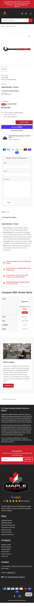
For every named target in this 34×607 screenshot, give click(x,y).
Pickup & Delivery (6, 547)
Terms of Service (6, 554)
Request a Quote (6, 544)
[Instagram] (20, 596)
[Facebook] (14, 596)
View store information (10, 117)
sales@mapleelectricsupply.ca (16, 577)
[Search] (31, 20)
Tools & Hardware (6, 532)
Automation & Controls (8, 527)
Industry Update (5, 549)
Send (8, 202)
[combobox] (17, 20)
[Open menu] (31, 13)
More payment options (17, 130)
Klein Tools (4, 75)
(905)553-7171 (16, 139)
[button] (1, 101)
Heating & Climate (6, 523)
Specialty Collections (7, 534)
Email (10, 139)
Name (5, 163)
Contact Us (8, 385)
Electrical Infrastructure (8, 525)
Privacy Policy (5, 551)
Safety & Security (6, 530)
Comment (6, 179)
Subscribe (27, 459)
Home (2, 26)
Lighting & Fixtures (6, 520)
